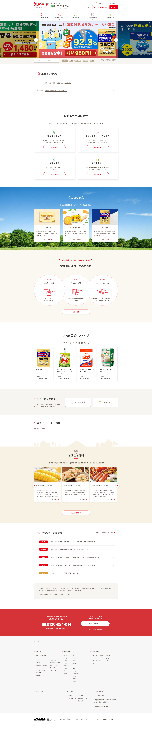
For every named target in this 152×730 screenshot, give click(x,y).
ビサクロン (66, 666)
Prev (36, 40)
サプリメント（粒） (97, 661)
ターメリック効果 (40, 670)
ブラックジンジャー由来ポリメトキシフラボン (76, 674)
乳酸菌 (92, 61)
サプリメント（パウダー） (97, 657)
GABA (65, 661)
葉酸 (74, 661)
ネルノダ (78, 61)
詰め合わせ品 (53, 670)
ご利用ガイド (109, 18)
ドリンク (108, 656)
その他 (74, 681)
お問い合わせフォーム (96, 624)
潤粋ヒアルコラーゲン (55, 662)
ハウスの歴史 (68, 696)
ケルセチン (76, 663)
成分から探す (67, 651)
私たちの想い (76, 18)
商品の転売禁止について (102, 706)
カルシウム (76, 658)
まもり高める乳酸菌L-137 (41, 666)
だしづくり (52, 667)
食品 (107, 661)
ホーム (38, 641)
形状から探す (96, 651)
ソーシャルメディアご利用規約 (99, 719)
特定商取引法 (63, 719)
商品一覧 (38, 651)
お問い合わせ (113, 3)
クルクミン (66, 663)
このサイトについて (73, 719)
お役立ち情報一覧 (76, 513)
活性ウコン (38, 675)
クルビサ (85, 61)
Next (116, 40)
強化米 (107, 658)
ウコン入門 (80, 696)
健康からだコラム (82, 698)
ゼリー (93, 663)
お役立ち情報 (69, 691)
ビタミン (66, 671)
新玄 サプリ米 (53, 665)
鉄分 (74, 656)
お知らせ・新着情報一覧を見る (104, 533)
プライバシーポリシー (85, 719)
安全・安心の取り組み (70, 700)
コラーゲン (66, 673)
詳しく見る (54, 147)
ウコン (71, 61)
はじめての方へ (101, 3)
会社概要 (111, 719)
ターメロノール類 (76, 667)
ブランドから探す (41, 655)
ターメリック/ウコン (67, 657)
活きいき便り (81, 701)
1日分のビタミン (40, 672)
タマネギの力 (53, 660)
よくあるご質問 (80, 402)
